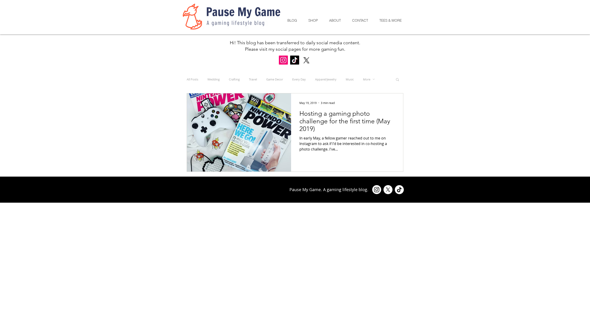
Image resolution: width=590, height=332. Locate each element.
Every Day (299, 79)
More (366, 79)
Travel (253, 79)
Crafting (234, 79)
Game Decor (274, 79)
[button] (397, 79)
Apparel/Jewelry (325, 79)
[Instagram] (283, 60)
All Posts (192, 79)
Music (350, 79)
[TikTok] (294, 60)
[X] (306, 60)
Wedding (213, 79)
